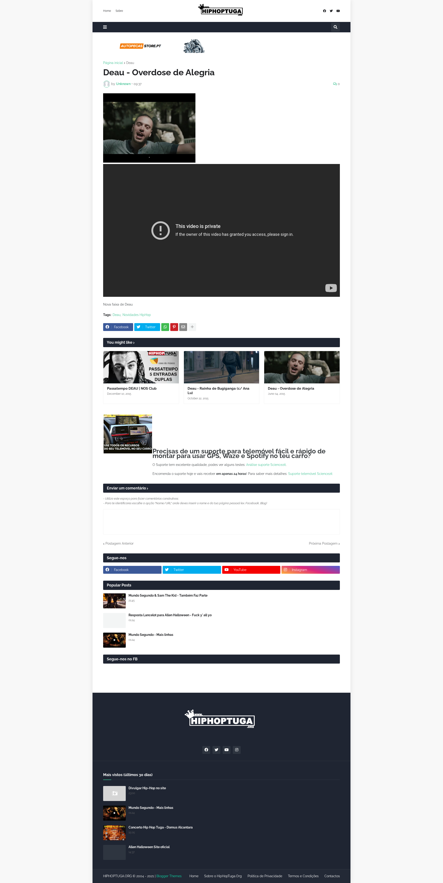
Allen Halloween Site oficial (149, 847)
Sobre (119, 10)
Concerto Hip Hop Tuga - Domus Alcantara (161, 827)
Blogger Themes (169, 876)
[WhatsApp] (165, 327)
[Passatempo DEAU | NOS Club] (141, 367)
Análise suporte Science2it (266, 465)
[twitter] (331, 11)
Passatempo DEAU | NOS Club (132, 388)
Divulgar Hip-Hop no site (147, 788)
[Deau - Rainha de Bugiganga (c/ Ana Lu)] (221, 367)
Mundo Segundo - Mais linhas (151, 635)
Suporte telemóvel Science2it (310, 474)
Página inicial (113, 62)
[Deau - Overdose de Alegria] (302, 367)
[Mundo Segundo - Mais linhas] (114, 640)
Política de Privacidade (265, 876)
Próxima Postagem (323, 543)
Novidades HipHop (137, 315)
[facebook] (324, 11)
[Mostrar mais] (192, 327)
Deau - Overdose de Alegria (291, 388)
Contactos (332, 876)
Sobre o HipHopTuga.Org (223, 876)
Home (107, 10)
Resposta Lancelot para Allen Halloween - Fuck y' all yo (170, 615)
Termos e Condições (303, 876)
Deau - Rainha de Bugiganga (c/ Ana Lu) (218, 390)
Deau (130, 62)
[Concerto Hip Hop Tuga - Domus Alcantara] (114, 832)
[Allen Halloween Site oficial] (114, 852)
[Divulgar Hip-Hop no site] (114, 793)
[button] (105, 27)
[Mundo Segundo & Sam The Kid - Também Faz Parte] (114, 600)
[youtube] (338, 11)
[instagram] (237, 750)
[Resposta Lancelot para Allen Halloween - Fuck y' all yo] (114, 620)
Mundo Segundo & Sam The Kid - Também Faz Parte (168, 595)
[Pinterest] (174, 327)
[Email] (183, 327)
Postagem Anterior (119, 543)
